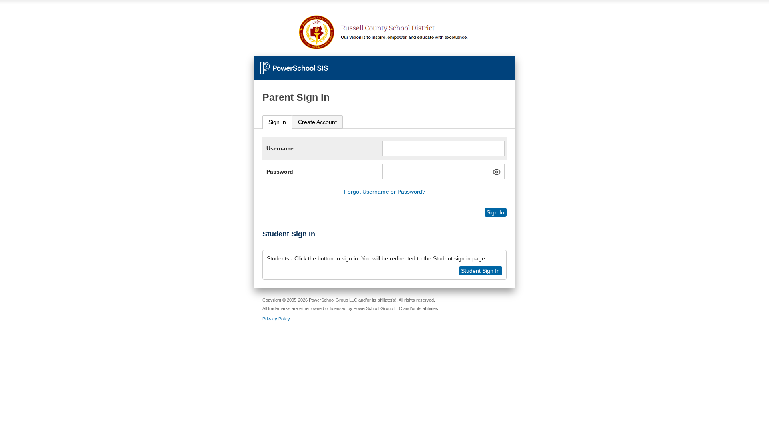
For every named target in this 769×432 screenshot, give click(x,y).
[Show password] (496, 172)
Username (280, 148)
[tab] (277, 122)
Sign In (277, 122)
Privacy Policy (276, 318)
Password (279, 171)
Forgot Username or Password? (384, 191)
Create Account (317, 122)
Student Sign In (480, 271)
